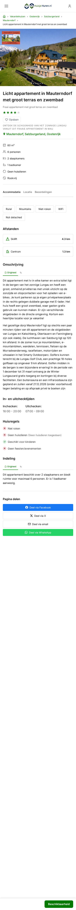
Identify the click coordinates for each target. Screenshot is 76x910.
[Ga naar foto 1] (31, 83)
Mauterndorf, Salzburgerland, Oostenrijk (33, 134)
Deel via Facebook (40, 507)
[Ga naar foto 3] (35, 83)
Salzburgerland (51, 16)
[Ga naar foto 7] (44, 83)
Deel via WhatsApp (40, 532)
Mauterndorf (9, 20)
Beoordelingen (43, 191)
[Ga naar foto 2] (33, 83)
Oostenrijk (35, 16)
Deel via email (40, 524)
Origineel (11, 272)
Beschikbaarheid (59, 904)
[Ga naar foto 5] (40, 83)
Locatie (27, 191)
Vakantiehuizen (17, 16)
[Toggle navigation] (6, 6)
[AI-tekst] (21, 273)
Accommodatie (12, 191)
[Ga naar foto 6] (42, 83)
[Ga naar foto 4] (38, 83)
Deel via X (40, 515)
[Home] (4, 16)
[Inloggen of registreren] (69, 6)
